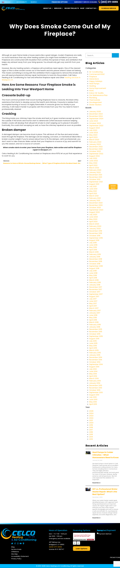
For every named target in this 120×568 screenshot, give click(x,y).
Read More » (96, 483)
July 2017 (93, 299)
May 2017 (93, 303)
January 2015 (94, 355)
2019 (91, 425)
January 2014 (94, 383)
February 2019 (95, 254)
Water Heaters (95, 104)
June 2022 (93, 160)
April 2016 (93, 320)
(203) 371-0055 (109, 1)
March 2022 (94, 168)
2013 (91, 439)
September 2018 (96, 266)
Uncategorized (95, 102)
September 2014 (96, 364)
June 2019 (93, 245)
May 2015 (93, 345)
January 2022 (95, 172)
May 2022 (93, 163)
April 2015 (93, 348)
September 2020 (96, 210)
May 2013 (93, 402)
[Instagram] (18, 543)
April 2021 (93, 193)
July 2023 (93, 130)
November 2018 (95, 261)
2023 (91, 416)
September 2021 (96, 182)
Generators (94, 79)
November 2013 (95, 388)
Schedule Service (108, 8)
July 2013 (93, 397)
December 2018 (95, 259)
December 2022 (96, 146)
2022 (91, 418)
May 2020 (93, 219)
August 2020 (94, 212)
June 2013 (93, 399)
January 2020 (95, 228)
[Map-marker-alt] (23, 543)
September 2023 (96, 125)
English (7, 2)
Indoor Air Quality (96, 93)
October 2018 (94, 264)
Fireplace (93, 76)
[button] (81, 548)
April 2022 (93, 165)
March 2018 (94, 280)
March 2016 (94, 322)
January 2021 (94, 200)
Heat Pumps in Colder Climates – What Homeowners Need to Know (105, 455)
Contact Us (91, 8)
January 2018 (94, 285)
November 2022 (96, 149)
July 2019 (93, 242)
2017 (91, 430)
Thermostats (94, 100)
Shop (82, 8)
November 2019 (95, 233)
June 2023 (93, 132)
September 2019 (96, 238)
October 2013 (94, 390)
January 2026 (95, 111)
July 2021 (93, 186)
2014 (91, 437)
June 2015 (93, 343)
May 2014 (93, 374)
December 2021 (95, 175)
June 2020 (93, 217)
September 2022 (96, 153)
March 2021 (94, 196)
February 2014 (95, 381)
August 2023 (94, 128)
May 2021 (93, 191)
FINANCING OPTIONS (60, 2)
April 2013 (93, 404)
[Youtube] (21, 543)
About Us (47, 8)
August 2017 (94, 296)
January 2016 (94, 327)
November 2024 (96, 116)
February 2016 (95, 324)
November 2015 (95, 331)
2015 (91, 434)
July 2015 (93, 341)
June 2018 (93, 273)
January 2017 (94, 313)
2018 (91, 427)
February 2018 (95, 282)
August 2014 (94, 367)
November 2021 (95, 177)
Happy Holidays (95, 81)
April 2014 (93, 376)
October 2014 (94, 362)
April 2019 (93, 249)
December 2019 (95, 231)
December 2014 (95, 357)
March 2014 (94, 378)
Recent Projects (71, 8)
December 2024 (96, 114)
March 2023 (94, 139)
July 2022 (93, 158)
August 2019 (94, 240)
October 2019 (94, 235)
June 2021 (93, 189)
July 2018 (93, 271)
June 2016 (93, 315)
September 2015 (96, 336)
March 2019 (94, 252)
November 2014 (95, 360)
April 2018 (93, 278)
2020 (91, 423)
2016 (91, 432)
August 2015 (94, 338)
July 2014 (93, 369)
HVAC (91, 90)
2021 (91, 420)
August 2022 (94, 156)
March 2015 (94, 350)
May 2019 (93, 247)
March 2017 (94, 308)
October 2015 (94, 334)
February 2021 (95, 198)
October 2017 (94, 292)
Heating (92, 86)
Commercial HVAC (97, 74)
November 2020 (96, 205)
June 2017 (93, 301)
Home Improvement (97, 88)
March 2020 (94, 224)
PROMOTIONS (115, 557)
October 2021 (94, 179)
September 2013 (96, 392)
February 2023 (95, 142)
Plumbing (93, 97)
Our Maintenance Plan (98, 95)
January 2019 (94, 256)
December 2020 (96, 203)
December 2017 (95, 287)
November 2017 (95, 289)
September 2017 (96, 294)
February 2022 (95, 170)
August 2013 (94, 395)
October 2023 (95, 123)
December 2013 (95, 385)
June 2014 (93, 371)
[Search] (115, 55)
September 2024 (96, 118)
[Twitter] (12, 543)
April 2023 (93, 137)
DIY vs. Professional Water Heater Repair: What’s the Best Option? (104, 492)
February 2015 (95, 352)
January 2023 (95, 144)
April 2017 (93, 306)
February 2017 (95, 310)
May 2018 (93, 275)
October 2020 (95, 207)
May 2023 (93, 135)
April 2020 (93, 221)
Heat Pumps (94, 83)
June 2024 (93, 121)
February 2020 (95, 226)
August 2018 (94, 268)
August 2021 (94, 184)
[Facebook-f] (15, 543)
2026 (91, 411)
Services (58, 8)
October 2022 (95, 151)
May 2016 (93, 317)
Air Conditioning (96, 72)
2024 (91, 413)
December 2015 (95, 329)
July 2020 (93, 214)
